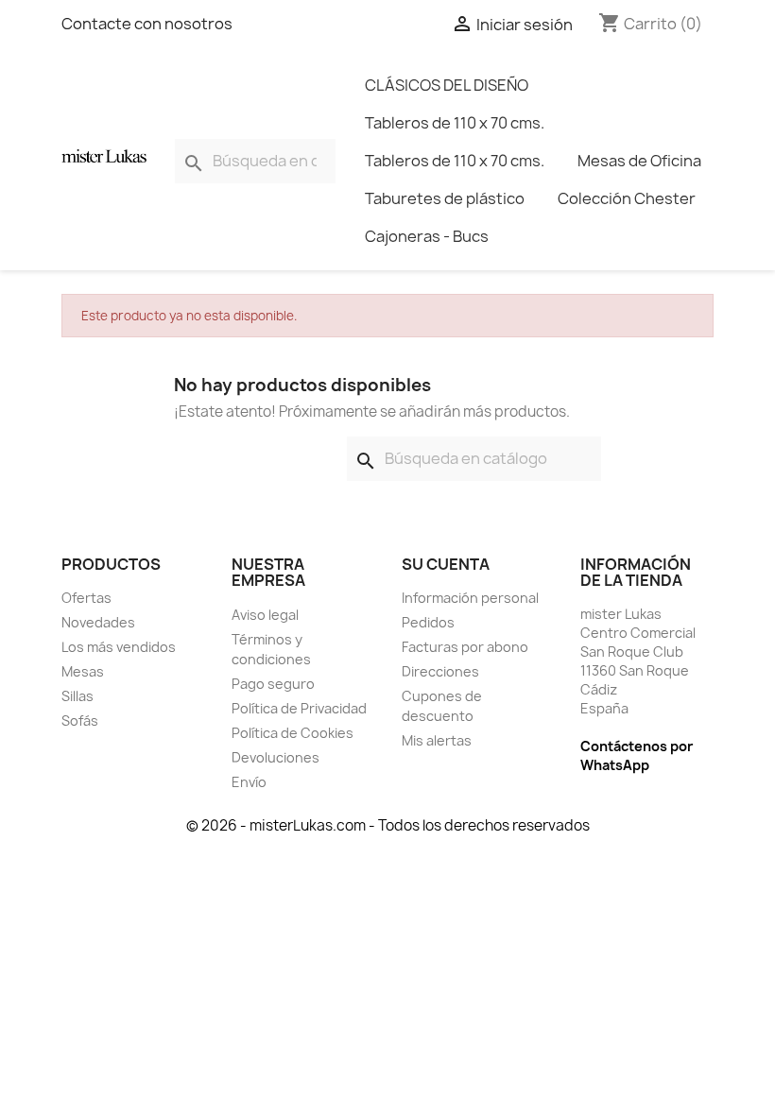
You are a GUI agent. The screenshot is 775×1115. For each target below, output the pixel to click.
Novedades (98, 622)
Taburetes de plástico (445, 198)
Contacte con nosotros (146, 23)
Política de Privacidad (299, 708)
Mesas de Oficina (639, 160)
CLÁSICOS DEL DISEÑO (446, 85)
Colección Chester (627, 198)
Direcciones (440, 671)
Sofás (79, 720)
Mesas (82, 671)
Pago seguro (273, 684)
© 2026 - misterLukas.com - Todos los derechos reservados (388, 825)
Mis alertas (437, 740)
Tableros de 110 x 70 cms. (454, 122)
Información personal (470, 598)
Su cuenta (446, 564)
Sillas (77, 696)
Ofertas (86, 598)
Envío (249, 782)
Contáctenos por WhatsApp (636, 755)
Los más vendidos (118, 647)
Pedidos (428, 622)
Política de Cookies (292, 733)
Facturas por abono (465, 647)
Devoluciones (275, 757)
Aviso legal (265, 615)
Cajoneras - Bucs (427, 236)
